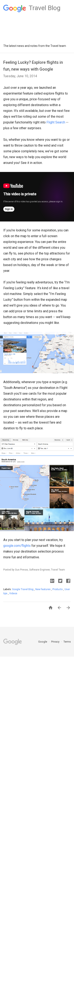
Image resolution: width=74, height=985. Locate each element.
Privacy (55, 641)
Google (43, 641)
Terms (67, 641)
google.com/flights (17, 546)
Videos (13, 593)
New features (43, 589)
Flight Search (55, 122)
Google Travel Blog (23, 589)
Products (57, 589)
